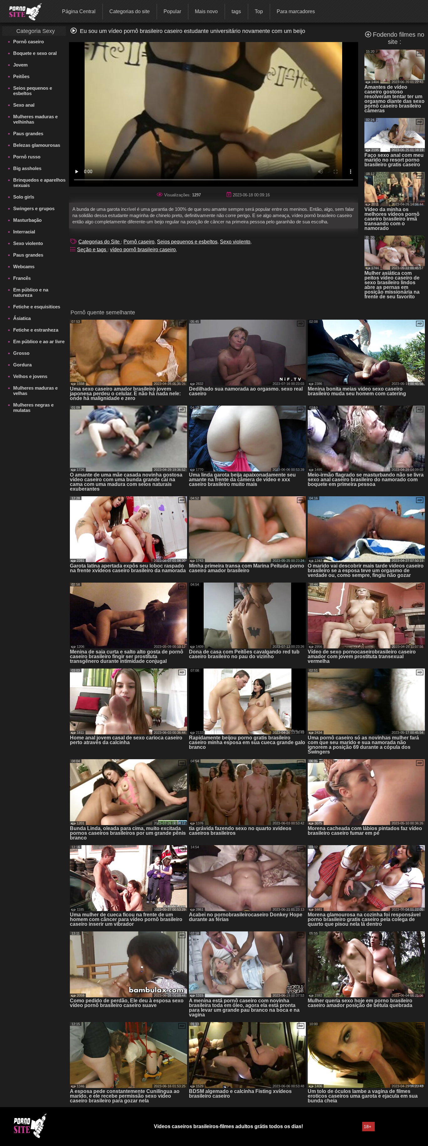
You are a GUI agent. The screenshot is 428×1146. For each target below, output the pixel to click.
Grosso (21, 353)
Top (259, 11)
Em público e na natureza (30, 292)
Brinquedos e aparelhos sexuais (39, 182)
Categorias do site (129, 11)
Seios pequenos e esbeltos (32, 90)
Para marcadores (296, 11)
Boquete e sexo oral (35, 53)
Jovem (20, 64)
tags (236, 11)
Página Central (79, 11)
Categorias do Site (99, 241)
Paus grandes (28, 133)
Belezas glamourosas (36, 145)
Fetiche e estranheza (35, 330)
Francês (22, 278)
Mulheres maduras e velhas (35, 390)
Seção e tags (92, 249)
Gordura (22, 364)
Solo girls (23, 197)
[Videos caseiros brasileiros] (21, 11)
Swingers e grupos (34, 208)
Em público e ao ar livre (39, 341)
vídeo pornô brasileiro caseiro (143, 249)
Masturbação (27, 220)
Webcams (23, 266)
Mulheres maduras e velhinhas (35, 119)
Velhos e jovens (30, 376)
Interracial (24, 231)
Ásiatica (22, 318)
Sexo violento (28, 243)
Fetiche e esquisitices (36, 306)
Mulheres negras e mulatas (33, 407)
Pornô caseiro (28, 41)
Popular (172, 11)
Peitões (21, 76)
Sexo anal (23, 105)
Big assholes (27, 168)
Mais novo (206, 11)
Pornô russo (26, 156)
